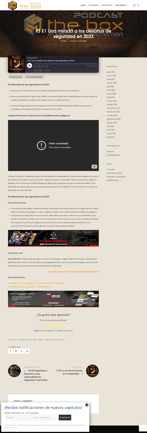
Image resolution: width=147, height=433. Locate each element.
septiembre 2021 (114, 119)
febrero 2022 (112, 104)
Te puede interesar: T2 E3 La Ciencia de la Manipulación (73, 271)
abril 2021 (111, 137)
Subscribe (38, 70)
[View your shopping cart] (134, 5)
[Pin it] (21, 351)
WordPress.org (113, 180)
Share (47, 70)
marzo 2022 (111, 101)
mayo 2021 (111, 133)
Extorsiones (13, 339)
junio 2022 (111, 90)
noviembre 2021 (113, 111)
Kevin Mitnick (39, 339)
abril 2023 (111, 79)
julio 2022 (110, 86)
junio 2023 (111, 72)
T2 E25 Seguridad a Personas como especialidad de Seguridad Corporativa (30, 374)
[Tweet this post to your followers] (16, 351)
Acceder (110, 169)
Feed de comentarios (116, 176)
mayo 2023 (111, 75)
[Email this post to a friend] (27, 351)
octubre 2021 (112, 115)
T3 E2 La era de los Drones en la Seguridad (76, 371)
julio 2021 (110, 126)
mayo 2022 (111, 93)
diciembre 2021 (113, 108)
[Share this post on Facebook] (10, 351)
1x (43, 66)
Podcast (110, 151)
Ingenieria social (26, 339)
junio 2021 (111, 129)
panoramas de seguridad (56, 339)
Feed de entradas (114, 173)
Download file (15, 77)
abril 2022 (111, 97)
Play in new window (34, 77)
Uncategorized (113, 155)
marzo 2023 (111, 83)
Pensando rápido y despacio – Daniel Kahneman (31, 286)
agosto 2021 (112, 122)
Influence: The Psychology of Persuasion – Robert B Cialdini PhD (37, 283)
